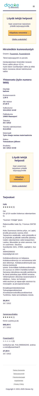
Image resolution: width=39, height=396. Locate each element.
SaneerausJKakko (10, 314)
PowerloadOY (8, 338)
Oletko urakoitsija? (19, 39)
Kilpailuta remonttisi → (20, 33)
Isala (5, 204)
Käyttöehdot (18, 381)
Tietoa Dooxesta (19, 370)
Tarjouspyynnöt (18, 374)
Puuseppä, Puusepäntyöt (20, 54)
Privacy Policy (19, 384)
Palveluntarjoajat (19, 377)
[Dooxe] (11, 8)
